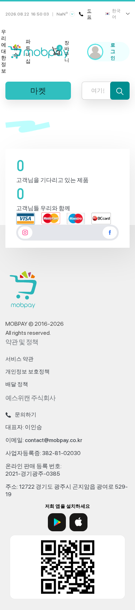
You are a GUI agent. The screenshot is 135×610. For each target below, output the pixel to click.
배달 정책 (16, 384)
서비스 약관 (19, 359)
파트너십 (28, 51)
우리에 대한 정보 (3, 51)
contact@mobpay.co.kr (53, 440)
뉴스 (15, 51)
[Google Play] (57, 522)
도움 (89, 14)
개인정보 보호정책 (27, 371)
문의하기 (25, 414)
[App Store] (78, 522)
